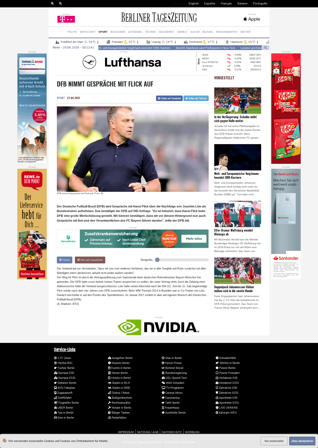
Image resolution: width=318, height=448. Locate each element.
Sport (103, 32)
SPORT (61, 98)
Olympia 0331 (66, 378)
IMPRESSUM (126, 432)
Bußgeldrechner (121, 398)
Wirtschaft (88, 32)
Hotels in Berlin (120, 378)
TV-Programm (174, 388)
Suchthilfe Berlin (175, 413)
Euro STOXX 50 (210, 55)
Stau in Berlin (173, 358)
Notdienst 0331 (228, 383)
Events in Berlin (120, 368)
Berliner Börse (174, 368)
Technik (150, 32)
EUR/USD (207, 67)
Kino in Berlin (65, 417)
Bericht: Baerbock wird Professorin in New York (167, 48)
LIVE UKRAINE (228, 408)
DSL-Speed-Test (176, 378)
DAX (204, 63)
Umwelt (182, 32)
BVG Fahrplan (66, 388)
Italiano (242, 3)
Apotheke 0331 (228, 403)
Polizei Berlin (227, 368)
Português (260, 3)
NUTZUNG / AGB (147, 432)
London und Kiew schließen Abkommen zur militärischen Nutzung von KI (247, 48)
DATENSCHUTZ (172, 432)
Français (226, 3)
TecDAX (206, 70)
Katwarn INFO (227, 413)
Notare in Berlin (121, 408)
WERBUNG (192, 432)
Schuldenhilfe (227, 358)
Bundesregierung (176, 373)
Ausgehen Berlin (122, 358)
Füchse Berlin (66, 368)
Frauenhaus (171, 408)
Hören (66, 260)
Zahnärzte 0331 (228, 393)
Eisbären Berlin (66, 383)
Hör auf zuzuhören (91, 260)
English (194, 3)
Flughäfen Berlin (68, 403)
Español (209, 3)
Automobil (135, 32)
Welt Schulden (174, 383)
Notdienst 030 (227, 378)
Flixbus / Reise (120, 393)
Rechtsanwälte (120, 403)
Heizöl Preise (173, 363)
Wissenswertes (226, 32)
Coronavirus (172, 398)
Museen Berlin (120, 363)
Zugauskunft (64, 393)
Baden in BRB (121, 388)
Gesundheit (166, 32)
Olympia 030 (65, 373)
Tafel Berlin (172, 403)
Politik (72, 32)
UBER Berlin (65, 408)
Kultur (194, 32)
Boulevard (118, 32)
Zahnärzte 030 (227, 388)
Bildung (207, 32)
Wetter (245, 32)
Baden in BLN (121, 383)
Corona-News (174, 393)
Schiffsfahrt (64, 398)
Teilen (170, 98)
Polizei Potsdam (229, 373)
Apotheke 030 (227, 398)
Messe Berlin (119, 373)
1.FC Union (64, 358)
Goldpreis (207, 59)
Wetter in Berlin (229, 363)
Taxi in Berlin (65, 413)
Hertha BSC (65, 363)
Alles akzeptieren (302, 441)
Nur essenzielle (274, 441)
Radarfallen (118, 417)
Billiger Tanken (120, 413)
